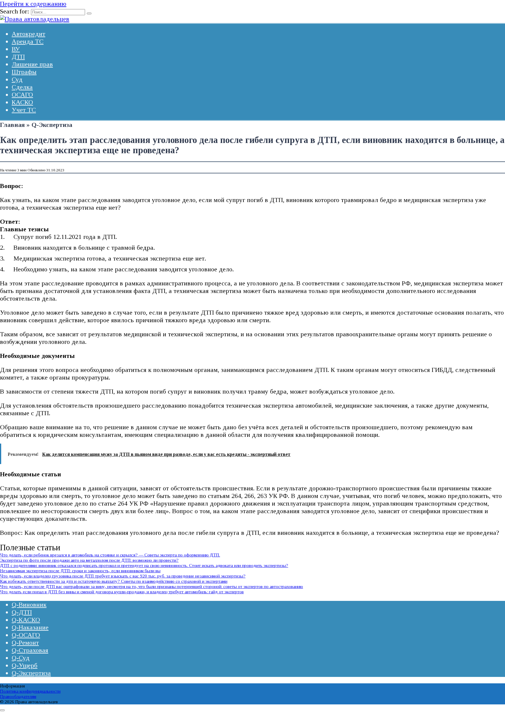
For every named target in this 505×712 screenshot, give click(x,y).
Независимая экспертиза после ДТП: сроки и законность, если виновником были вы (80, 570)
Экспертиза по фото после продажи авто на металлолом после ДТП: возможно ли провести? (89, 560)
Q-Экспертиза (31, 673)
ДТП (18, 56)
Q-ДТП (22, 612)
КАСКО (22, 102)
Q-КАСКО (26, 619)
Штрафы (24, 71)
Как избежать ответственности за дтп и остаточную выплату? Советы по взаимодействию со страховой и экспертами (113, 581)
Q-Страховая (30, 650)
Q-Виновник (29, 604)
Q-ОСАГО (26, 635)
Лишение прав (32, 64)
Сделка (22, 87)
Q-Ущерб (24, 665)
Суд (17, 79)
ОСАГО (22, 94)
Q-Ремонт (25, 642)
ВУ (16, 49)
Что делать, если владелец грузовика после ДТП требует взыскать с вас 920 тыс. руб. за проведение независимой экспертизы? (122, 575)
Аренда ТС (28, 41)
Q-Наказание (30, 627)
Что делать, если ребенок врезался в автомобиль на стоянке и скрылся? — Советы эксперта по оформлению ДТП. (110, 554)
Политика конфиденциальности (30, 691)
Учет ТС (24, 109)
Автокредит (28, 33)
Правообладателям (18, 696)
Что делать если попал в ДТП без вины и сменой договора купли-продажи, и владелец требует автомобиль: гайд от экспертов (122, 591)
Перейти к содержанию (33, 3)
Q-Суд (21, 657)
